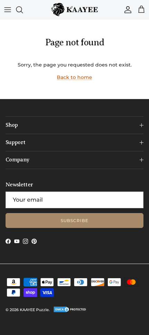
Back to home (74, 77)
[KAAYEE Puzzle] (74, 9)
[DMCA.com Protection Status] (70, 311)
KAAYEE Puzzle (34, 309)
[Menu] (7, 9)
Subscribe (74, 220)
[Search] (22, 9)
